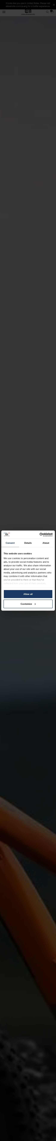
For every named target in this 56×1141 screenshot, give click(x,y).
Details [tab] (28, 543)
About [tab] (46, 543)
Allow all (28, 594)
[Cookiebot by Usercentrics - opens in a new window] (40, 535)
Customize (26, 603)
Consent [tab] (10, 543)
